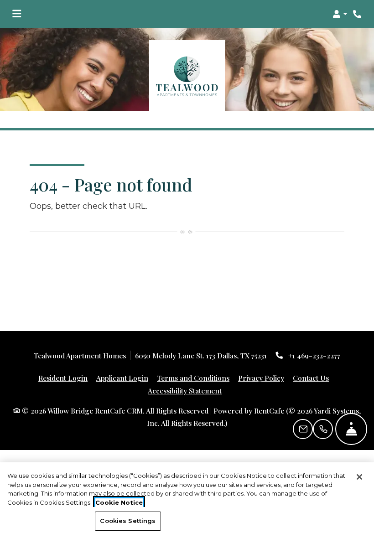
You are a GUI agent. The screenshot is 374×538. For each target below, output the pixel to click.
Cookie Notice (119, 502)
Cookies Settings (128, 520)
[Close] (359, 477)
